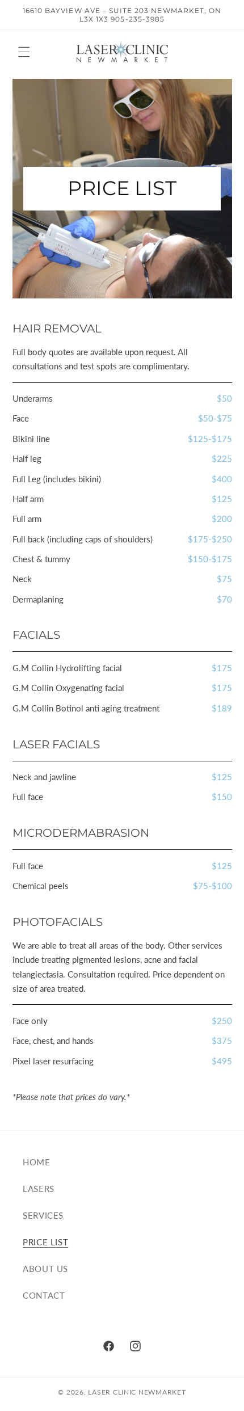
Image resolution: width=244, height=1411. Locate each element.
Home (37, 1162)
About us (45, 1268)
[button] (24, 52)
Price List (45, 1242)
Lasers (38, 1188)
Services (43, 1215)
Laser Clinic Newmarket (137, 1392)
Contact (44, 1295)
